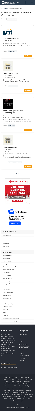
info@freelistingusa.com (10, 367)
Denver (10, 386)
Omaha (30, 396)
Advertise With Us (24, 355)
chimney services (7, 284)
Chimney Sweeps (7, 298)
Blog (20, 337)
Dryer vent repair (7, 281)
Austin (12, 381)
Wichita (28, 398)
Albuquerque (15, 392)
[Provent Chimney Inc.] (8, 66)
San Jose (7, 381)
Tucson (22, 392)
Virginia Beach (17, 396)
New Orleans (14, 400)
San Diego (26, 379)
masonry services (7, 301)
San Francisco (26, 381)
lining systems (6, 289)
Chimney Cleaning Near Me (9, 267)
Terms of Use (22, 358)
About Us (21, 351)
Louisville (28, 390)
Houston (27, 377)
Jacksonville (18, 381)
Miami (5, 398)
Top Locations (23, 334)
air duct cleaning (7, 275)
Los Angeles (14, 377)
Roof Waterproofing (8, 304)
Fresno (27, 392)
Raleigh (24, 396)
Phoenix (12, 379)
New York (7, 377)
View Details (28, 56)
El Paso (16, 386)
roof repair (5, 309)
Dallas (31, 379)
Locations (21, 342)
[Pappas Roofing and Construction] (8, 140)
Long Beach (20, 394)
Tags (20, 339)
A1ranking (5, 315)
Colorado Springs (7, 396)
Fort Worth (21, 383)
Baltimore (21, 390)
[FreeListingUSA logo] (10, 3)
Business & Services (13, 86)
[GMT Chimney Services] (8, 32)
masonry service (7, 286)
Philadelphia (5, 379)
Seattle (5, 386)
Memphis (13, 388)
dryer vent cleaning (7, 278)
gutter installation (7, 306)
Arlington (21, 400)
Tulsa (23, 398)
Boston (8, 388)
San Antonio (19, 379)
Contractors (11, 162)
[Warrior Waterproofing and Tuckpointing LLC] (8, 104)
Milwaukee (7, 392)
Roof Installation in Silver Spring (11, 318)
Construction (18, 162)
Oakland (11, 398)
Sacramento (5, 394)
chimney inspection (7, 264)
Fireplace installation (8, 292)
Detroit (21, 386)
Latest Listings (23, 344)
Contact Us (22, 353)
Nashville (20, 388)
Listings (6, 9)
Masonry (5, 312)
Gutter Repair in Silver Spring (10, 321)
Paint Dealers (11, 125)
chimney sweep (6, 272)
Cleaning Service (12, 51)
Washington (28, 386)
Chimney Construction (8, 269)
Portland (26, 388)
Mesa (26, 394)
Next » (17, 173)
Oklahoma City (7, 390)
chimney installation (8, 261)
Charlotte (28, 383)
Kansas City (13, 394)
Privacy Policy (22, 360)
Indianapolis (7, 383)
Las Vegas (15, 390)
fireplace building (7, 295)
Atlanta (31, 394)
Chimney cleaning (7, 255)
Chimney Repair (7, 258)
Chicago (21, 377)
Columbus (14, 383)
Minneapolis (18, 398)
